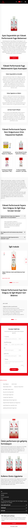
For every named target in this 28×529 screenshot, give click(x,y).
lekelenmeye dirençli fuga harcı (10, 400)
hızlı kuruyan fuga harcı (8, 394)
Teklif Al (14, 57)
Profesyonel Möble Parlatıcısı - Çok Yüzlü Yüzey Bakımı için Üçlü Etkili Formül (21, 170)
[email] (26, 259)
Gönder (14, 369)
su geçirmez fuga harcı (8, 397)
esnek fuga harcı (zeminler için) (10, 405)
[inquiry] (26, 262)
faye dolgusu (6, 384)
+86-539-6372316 (4, 493)
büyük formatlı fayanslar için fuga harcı (11, 402)
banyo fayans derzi (7, 386)
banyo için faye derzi (18, 386)
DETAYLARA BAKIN (7, 144)
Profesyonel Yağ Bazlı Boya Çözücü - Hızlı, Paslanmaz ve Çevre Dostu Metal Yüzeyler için (7, 170)
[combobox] (7, 344)
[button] (11, 282)
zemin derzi (14, 384)
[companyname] (3, 2)
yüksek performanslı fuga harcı (10, 408)
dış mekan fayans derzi (8, 389)
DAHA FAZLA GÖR (6, 278)
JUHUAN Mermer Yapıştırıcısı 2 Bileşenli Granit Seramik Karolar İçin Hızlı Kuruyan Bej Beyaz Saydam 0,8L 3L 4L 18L (7, 152)
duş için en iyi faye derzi (8, 392)
